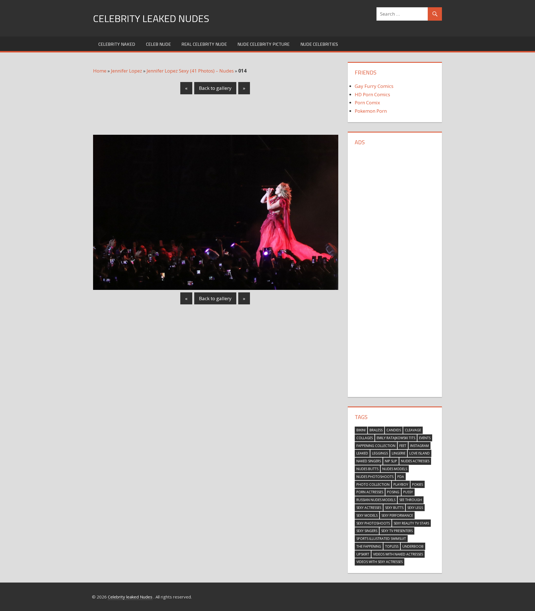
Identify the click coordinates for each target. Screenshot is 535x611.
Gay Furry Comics (374, 86)
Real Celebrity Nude (204, 44)
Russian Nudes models (375, 499)
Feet (402, 445)
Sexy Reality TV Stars (411, 523)
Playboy (400, 484)
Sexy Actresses (368, 507)
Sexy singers (366, 530)
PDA (400, 476)
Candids (393, 430)
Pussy (408, 492)
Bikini (361, 430)
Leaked (362, 453)
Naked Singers (368, 461)
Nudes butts (367, 468)
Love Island (419, 453)
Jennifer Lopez (126, 71)
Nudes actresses (415, 461)
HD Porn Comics (372, 94)
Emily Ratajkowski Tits (396, 438)
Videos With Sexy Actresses (379, 561)
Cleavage (413, 430)
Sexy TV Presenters (397, 530)
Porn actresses (369, 492)
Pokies (417, 484)
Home (99, 71)
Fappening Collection (375, 445)
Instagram (419, 445)
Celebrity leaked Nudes (151, 18)
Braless (376, 430)
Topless (391, 546)
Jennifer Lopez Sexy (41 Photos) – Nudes (190, 71)
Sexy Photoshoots (373, 523)
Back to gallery (215, 88)
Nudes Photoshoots (374, 476)
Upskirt (362, 554)
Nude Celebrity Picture (263, 44)
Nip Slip (391, 461)
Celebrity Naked (116, 44)
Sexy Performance (397, 515)
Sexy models (367, 515)
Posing (393, 492)
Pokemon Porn (371, 111)
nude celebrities (319, 44)
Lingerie (398, 453)
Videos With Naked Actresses (398, 554)
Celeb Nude (158, 44)
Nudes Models (394, 468)
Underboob (413, 546)
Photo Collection (373, 484)
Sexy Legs (415, 507)
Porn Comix (367, 102)
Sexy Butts (394, 507)
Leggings (380, 453)
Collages (364, 438)
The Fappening (368, 546)
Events (425, 438)
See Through (410, 499)
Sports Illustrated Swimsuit (381, 538)
